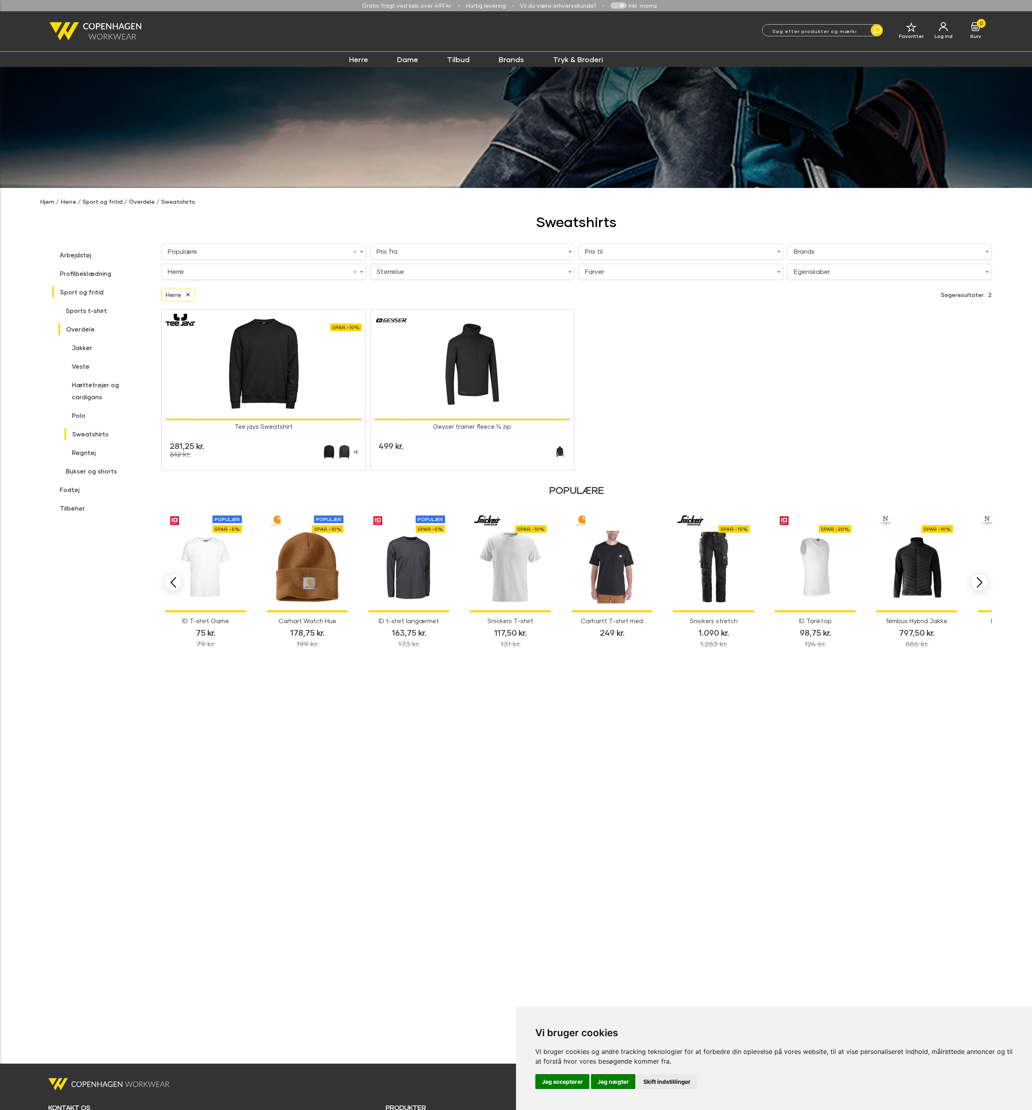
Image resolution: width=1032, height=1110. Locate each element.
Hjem (47, 201)
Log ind (943, 36)
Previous (173, 582)
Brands (511, 59)
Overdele (142, 201)
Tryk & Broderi (578, 59)
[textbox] (472, 251)
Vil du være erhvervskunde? (558, 5)
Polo (78, 415)
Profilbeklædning (85, 273)
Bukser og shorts (91, 471)
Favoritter (911, 36)
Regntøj (84, 452)
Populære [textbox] (182, 251)
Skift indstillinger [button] (667, 1081)
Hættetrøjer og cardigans (95, 391)
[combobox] (263, 252)
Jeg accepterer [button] (562, 1081)
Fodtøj (69, 489)
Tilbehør (72, 508)
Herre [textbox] (176, 271)
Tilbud (458, 59)
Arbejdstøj (75, 255)
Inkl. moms (642, 5)
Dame (407, 59)
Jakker (82, 347)
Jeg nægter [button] (613, 1081)
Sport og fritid (103, 201)
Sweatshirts (178, 201)
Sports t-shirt (86, 310)
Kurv (975, 36)
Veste (80, 366)
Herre (358, 59)
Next (980, 582)
